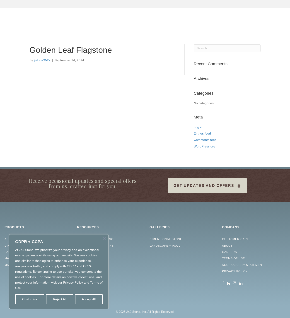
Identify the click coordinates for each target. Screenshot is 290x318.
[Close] (104, 238)
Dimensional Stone (166, 239)
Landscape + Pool (165, 245)
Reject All (59, 299)
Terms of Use (233, 258)
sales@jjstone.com (263, 4)
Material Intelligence (96, 239)
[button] (281, 26)
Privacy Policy (235, 271)
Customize (29, 299)
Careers (229, 252)
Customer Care (235, 239)
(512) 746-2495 (222, 4)
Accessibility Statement (243, 265)
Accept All (89, 299)
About (227, 245)
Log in (198, 127)
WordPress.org (204, 146)
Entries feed (202, 133)
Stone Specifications (95, 245)
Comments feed (205, 140)
